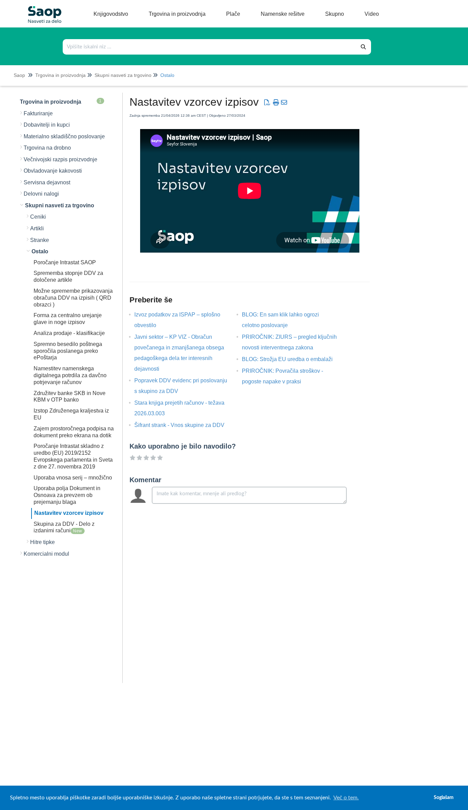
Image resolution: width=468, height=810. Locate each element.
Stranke (39, 240)
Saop (19, 75)
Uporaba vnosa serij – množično (73, 478)
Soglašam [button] (444, 797)
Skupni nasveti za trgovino (123, 75)
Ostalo (167, 75)
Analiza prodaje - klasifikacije (69, 333)
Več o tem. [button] (346, 797)
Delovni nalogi (41, 194)
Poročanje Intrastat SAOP (65, 262)
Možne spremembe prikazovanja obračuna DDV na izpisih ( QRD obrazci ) (73, 298)
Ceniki (38, 217)
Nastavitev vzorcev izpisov (68, 513)
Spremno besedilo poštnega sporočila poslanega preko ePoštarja (68, 351)
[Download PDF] (267, 102)
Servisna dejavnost (47, 182)
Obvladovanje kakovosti (53, 171)
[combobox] (210, 47)
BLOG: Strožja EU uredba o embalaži (292, 359)
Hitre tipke (42, 542)
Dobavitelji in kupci (47, 125)
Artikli (37, 228)
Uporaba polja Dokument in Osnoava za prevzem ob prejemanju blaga (67, 495)
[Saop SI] (42, 9)
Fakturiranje (38, 113)
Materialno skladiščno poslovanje (64, 136)
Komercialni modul (46, 554)
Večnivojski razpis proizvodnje (60, 159)
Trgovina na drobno (47, 148)
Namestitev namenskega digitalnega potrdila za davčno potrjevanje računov (70, 375)
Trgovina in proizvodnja (60, 75)
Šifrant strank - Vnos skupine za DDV (184, 425)
